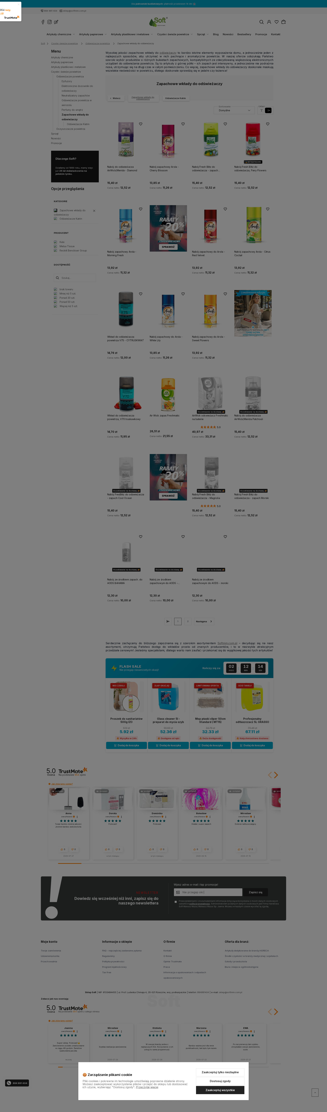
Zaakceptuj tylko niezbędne (220, 1072)
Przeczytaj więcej (147, 1087)
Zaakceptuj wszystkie (220, 1090)
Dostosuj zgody (220, 1081)
